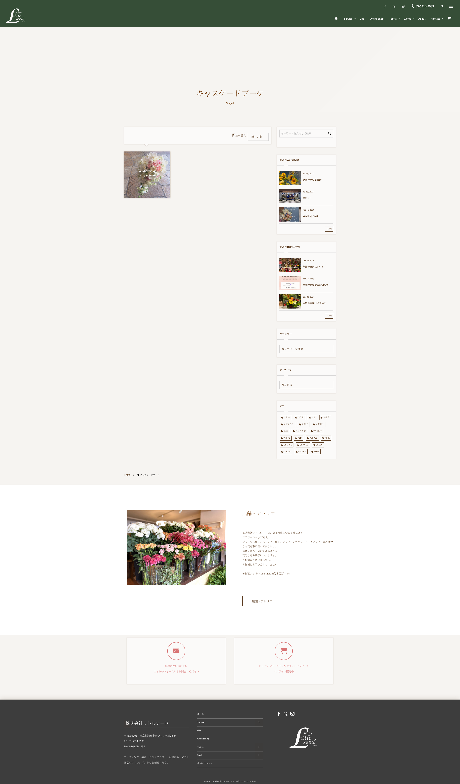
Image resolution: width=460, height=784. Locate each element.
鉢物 (286, 431)
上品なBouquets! (147, 176)
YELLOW (318, 431)
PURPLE (313, 438)
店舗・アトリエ (262, 601)
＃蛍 (313, 418)
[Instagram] (403, 6)
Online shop (203, 739)
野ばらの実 (300, 431)
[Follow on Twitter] (394, 6)
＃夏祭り (320, 424)
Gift (199, 730)
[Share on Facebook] (385, 6)
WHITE (287, 438)
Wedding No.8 (310, 216)
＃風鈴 (287, 418)
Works (200, 755)
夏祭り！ (307, 198)
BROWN (302, 452)
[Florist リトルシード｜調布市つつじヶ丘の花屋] (303, 749)
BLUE (316, 452)
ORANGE (304, 445)
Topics (200, 747)
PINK (327, 438)
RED (300, 438)
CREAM (287, 452)
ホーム (200, 714)
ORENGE (288, 445)
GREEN (319, 445)
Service (200, 722)
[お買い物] (449, 18)
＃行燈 (301, 418)
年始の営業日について (314, 303)
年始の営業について (313, 267)
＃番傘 (326, 418)
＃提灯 (305, 424)
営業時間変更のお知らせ (315, 285)
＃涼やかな (289, 424)
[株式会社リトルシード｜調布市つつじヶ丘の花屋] (15, 15)
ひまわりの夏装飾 (312, 180)
